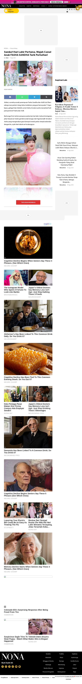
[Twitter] (72, 9)
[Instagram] (69, 9)
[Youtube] (16, 666)
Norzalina (63, 150)
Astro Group (68, 679)
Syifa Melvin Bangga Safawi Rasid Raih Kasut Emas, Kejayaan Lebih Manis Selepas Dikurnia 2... (66, 145)
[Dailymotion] (67, 12)
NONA (6, 48)
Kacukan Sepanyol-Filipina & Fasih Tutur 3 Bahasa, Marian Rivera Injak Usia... (66, 108)
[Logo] (6, 5)
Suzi (7, 58)
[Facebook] (67, 9)
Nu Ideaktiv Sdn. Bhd (69, 676)
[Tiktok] (74, 9)
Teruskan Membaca (28, 202)
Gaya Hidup (13, 48)
